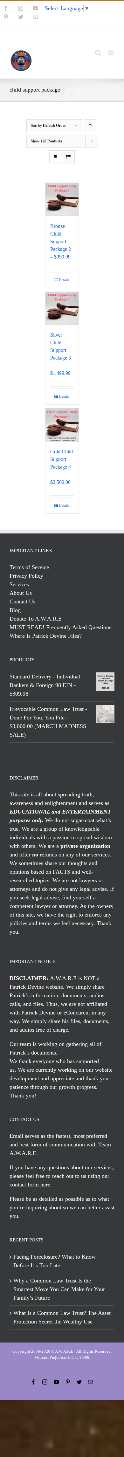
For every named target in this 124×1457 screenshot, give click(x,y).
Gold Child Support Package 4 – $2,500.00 (61, 467)
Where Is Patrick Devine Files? (46, 636)
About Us (21, 593)
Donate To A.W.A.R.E (36, 618)
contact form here (30, 1184)
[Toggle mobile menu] (111, 53)
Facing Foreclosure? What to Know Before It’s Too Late (54, 1261)
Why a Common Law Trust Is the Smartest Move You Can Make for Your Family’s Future (59, 1289)
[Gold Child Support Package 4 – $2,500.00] (62, 425)
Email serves (24, 1136)
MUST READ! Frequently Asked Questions (60, 627)
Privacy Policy (26, 576)
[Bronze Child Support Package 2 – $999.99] (62, 199)
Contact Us (22, 601)
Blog (15, 610)
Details (64, 280)
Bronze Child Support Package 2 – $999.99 (60, 241)
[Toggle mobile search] (98, 53)
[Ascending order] (90, 125)
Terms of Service (29, 567)
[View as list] (68, 157)
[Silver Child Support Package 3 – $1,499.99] (62, 308)
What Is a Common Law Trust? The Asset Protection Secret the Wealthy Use (62, 1317)
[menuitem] (62, 36)
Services (19, 584)
